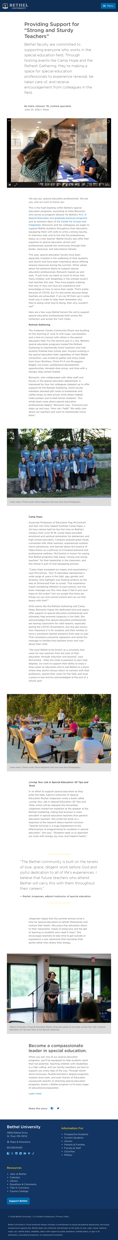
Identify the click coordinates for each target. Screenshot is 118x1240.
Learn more (35, 1093)
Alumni (68, 1141)
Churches (69, 1151)
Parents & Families (74, 1144)
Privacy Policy (62, 1216)
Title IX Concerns (19, 1187)
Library (14, 1181)
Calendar (15, 1177)
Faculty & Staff (72, 1148)
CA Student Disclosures (43, 1216)
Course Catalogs (19, 1191)
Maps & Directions (20, 1142)
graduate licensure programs (71, 218)
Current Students (73, 1137)
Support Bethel (18, 1201)
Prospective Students (76, 1134)
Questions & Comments (23, 1184)
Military (68, 1155)
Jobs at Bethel (18, 1174)
